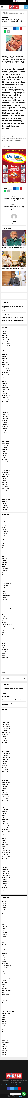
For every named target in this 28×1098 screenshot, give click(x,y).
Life (3, 603)
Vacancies (4, 663)
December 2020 (6, 468)
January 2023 (5, 416)
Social (3, 643)
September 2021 (6, 449)
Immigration (5, 591)
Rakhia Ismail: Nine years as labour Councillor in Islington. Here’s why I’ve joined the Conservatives (14, 208)
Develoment (5, 550)
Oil (2, 614)
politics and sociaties (7, 624)
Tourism (4, 653)
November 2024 (6, 370)
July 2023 (4, 404)
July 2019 (4, 501)
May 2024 (4, 383)
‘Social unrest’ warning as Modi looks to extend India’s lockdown (13, 248)
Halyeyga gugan (6, 314)
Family (3, 572)
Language (4, 599)
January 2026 (5, 341)
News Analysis (5, 612)
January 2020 (5, 490)
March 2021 (5, 461)
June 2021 (4, 455)
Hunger (4, 587)
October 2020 (5, 472)
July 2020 (4, 478)
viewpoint (4, 668)
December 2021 (6, 443)
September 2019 (6, 499)
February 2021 (5, 464)
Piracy (3, 620)
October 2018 (5, 505)
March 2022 (5, 437)
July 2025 (4, 354)
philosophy (4, 618)
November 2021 (6, 445)
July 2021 (4, 453)
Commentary (5, 531)
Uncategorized (5, 659)
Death (3, 541)
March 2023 (5, 412)
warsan (4, 25)
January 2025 (5, 366)
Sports (3, 647)
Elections (4, 564)
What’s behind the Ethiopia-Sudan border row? (13, 268)
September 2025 (6, 350)
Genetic (4, 574)
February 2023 (5, 414)
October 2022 (5, 422)
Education (4, 562)
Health (3, 576)
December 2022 (6, 418)
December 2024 (6, 368)
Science (4, 639)
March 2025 (5, 362)
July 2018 (4, 509)
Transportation (5, 657)
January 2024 (5, 391)
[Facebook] (8, 1088)
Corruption (4, 533)
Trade (3, 655)
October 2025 (5, 348)
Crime (3, 537)
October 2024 (5, 372)
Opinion (4, 616)
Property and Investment (8, 628)
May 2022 (4, 432)
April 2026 (4, 337)
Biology (4, 525)
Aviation (4, 523)
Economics (5, 558)
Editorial (4, 560)
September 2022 (6, 424)
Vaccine (4, 666)
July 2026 (4, 331)
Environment (5, 568)
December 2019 (6, 493)
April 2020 (4, 484)
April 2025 (4, 360)
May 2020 (4, 482)
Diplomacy (4, 552)
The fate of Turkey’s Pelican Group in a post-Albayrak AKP (14, 199)
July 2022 (4, 428)
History (4, 579)
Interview (4, 597)
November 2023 (6, 395)
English (18, 1)
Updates (4, 661)
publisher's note (6, 630)
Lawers (4, 601)
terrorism (4, 651)
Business (4, 529)
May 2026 (4, 335)
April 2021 (4, 459)
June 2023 (4, 406)
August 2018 (5, 507)
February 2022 (5, 439)
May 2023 (4, 408)
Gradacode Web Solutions (17, 1096)
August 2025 (5, 352)
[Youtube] (19, 1088)
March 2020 (5, 486)
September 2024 (6, 374)
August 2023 (5, 401)
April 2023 (4, 410)
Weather (4, 670)
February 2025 (5, 364)
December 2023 (6, 393)
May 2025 (4, 358)
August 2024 (5, 377)
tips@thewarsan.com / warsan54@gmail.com (16, 1084)
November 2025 (6, 345)
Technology (5, 649)
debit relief (4, 543)
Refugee (4, 632)
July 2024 (4, 379)
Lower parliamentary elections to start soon (12, 288)
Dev (3, 547)
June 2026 (4, 333)
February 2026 (5, 339)
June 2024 (4, 381)
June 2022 (4, 430)
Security (4, 641)
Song (3, 645)
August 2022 (5, 426)
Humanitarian (5, 585)
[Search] (24, 296)
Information (5, 593)
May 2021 (4, 457)
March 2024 (5, 387)
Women (4, 672)
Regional (4, 634)
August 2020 (5, 476)
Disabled (4, 554)
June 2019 (4, 503)
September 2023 (6, 399)
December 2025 (6, 343)
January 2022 (5, 441)
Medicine (4, 606)
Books (4, 17)
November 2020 (6, 470)
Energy (3, 566)
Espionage (4, 570)
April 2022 (4, 435)
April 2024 (4, 385)
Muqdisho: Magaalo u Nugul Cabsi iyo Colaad (13, 317)
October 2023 (5, 397)
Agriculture (4, 519)
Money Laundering (6, 608)
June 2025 (4, 356)
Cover (7, 17)
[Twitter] (12, 1088)
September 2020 (6, 474)
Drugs (3, 556)
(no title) (4, 310)
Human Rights (5, 581)
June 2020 (4, 480)
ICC (3, 589)
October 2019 (5, 497)
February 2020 (5, 488)
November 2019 (6, 495)
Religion (4, 637)
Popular (4, 626)
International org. (6, 595)
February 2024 (5, 389)
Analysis (4, 521)
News (3, 610)
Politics (4, 622)
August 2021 (5, 451)
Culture (4, 539)
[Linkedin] (16, 1088)
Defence (4, 545)
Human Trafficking (6, 583)
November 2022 (6, 420)
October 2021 (5, 447)
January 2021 (5, 466)
